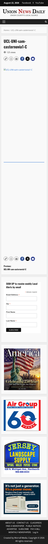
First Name (10, 312)
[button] (4, 21)
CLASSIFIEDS (36, 522)
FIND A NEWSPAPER (15, 526)
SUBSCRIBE (24, 529)
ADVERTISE (12, 529)
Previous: (15, 268)
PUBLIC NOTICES (33, 526)
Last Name (11, 321)
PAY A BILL (35, 529)
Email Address (13, 295)
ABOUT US (10, 522)
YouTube (39, 2)
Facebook (26, 2)
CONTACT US (23, 522)
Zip (8, 304)
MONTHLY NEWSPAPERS (19, 532)
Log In (35, 532)
